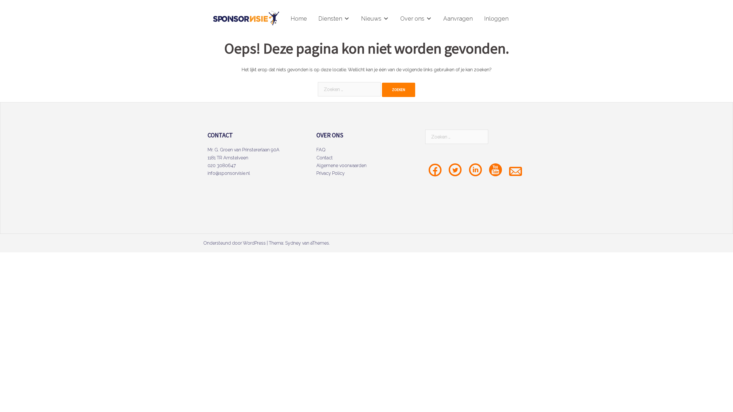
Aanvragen (458, 18)
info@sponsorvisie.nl (229, 173)
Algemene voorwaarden (341, 165)
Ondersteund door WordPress (234, 243)
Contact (324, 158)
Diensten (330, 18)
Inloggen (496, 18)
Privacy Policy (330, 173)
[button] (347, 18)
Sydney (293, 243)
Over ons (412, 18)
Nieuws (371, 18)
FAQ (321, 149)
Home (299, 18)
